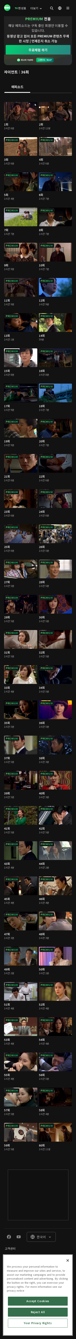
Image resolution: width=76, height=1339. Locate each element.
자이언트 (11, 71)
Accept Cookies (37, 1301)
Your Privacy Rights (38, 1323)
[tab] (17, 87)
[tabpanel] (38, 627)
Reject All (38, 1312)
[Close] (67, 1260)
